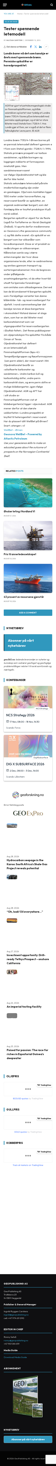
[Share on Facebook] (31, 46)
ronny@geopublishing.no (16, 1340)
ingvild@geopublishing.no (16, 1314)
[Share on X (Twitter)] (35, 46)
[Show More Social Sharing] (46, 46)
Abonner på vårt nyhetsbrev (28, 1439)
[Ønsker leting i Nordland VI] (28, 492)
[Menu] (5, 4)
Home (19, 14)
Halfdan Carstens (14, 40)
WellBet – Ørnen (13, 429)
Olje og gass (11, 22)
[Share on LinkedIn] (40, 46)
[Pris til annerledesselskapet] (28, 535)
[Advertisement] (26, 1219)
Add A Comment (28, 612)
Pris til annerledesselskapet (20, 554)
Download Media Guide (15, 1357)
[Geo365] (28, 4)
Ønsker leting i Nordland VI (19, 511)
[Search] (51, 4)
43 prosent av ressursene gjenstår (24, 596)
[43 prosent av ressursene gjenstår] (28, 578)
